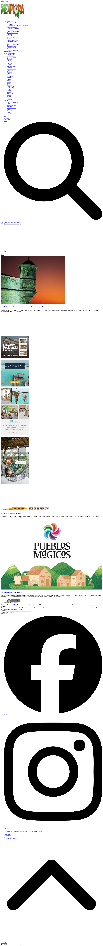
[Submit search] (20, 224)
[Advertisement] (51, 236)
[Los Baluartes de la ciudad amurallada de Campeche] (33, 303)
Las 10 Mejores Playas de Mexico (12, 513)
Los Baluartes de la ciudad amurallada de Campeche (22, 307)
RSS (5, 837)
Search (2, 223)
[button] (10, 222)
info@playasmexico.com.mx (11, 838)
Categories (3, 612)
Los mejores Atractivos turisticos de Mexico (17, 831)
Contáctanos (7, 834)
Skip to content (4, 1)
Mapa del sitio (7, 835)
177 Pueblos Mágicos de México (11, 592)
